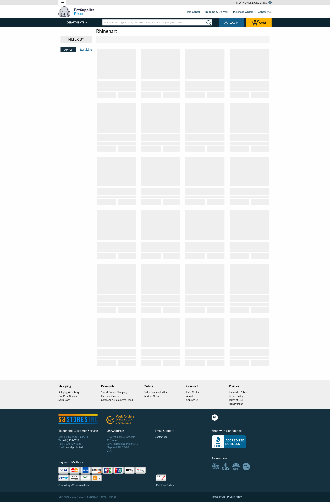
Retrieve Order (151, 396)
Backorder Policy (238, 392)
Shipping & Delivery (216, 11)
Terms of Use (236, 399)
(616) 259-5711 (71, 440)
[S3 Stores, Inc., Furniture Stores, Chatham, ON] (229, 441)
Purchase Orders (243, 11)
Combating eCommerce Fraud (117, 399)
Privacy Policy (236, 403)
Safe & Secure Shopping (114, 392)
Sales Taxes (64, 399)
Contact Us (265, 11)
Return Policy (236, 396)
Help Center (193, 11)
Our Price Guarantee (69, 396)
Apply (68, 49)
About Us (191, 396)
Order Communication (156, 392)
